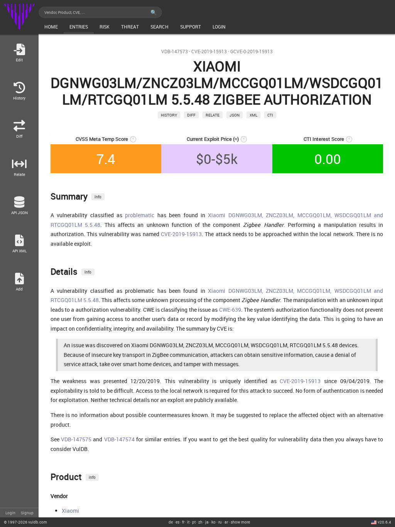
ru (220, 522)
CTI (270, 115)
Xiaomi (70, 510)
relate (212, 115)
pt (194, 522)
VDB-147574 (119, 439)
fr (183, 522)
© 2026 (25, 522)
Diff (191, 115)
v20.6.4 (384, 522)
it (188, 522)
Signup (27, 512)
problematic (139, 215)
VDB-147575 (76, 439)
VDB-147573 (174, 51)
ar (226, 522)
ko (213, 522)
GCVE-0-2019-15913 (251, 51)
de (171, 522)
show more (240, 522)
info (98, 196)
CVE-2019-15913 (209, 51)
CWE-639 (230, 309)
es (177, 522)
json (235, 115)
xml (253, 115)
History (169, 115)
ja (207, 522)
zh (200, 522)
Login (10, 512)
